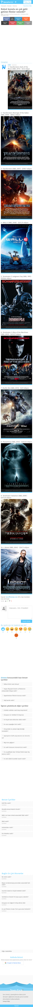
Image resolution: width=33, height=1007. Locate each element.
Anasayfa (3, 6)
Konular (9, 6)
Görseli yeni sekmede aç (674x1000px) (16, 163)
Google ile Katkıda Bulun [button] (14, 963)
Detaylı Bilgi (6, 1001)
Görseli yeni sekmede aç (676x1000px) (16, 383)
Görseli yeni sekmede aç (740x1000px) (16, 542)
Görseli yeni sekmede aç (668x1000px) (20, 107)
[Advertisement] (16, 42)
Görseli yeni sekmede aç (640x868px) (16, 592)
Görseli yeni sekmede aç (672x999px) (16, 327)
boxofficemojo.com (12, 597)
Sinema (15, 6)
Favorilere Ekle (27, 6)
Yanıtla (2, 601)
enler (2, 14)
